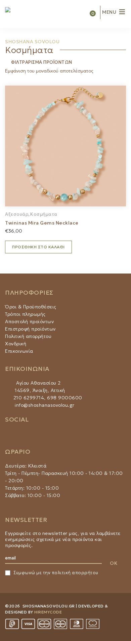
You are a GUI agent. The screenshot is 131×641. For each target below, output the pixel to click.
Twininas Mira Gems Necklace (42, 223)
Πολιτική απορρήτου (28, 336)
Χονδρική (15, 344)
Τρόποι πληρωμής (25, 314)
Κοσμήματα (43, 214)
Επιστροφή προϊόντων (30, 329)
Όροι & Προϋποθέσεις (30, 307)
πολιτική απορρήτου (75, 573)
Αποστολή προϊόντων (29, 321)
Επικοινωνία (19, 351)
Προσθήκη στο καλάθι (38, 246)
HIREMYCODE (48, 611)
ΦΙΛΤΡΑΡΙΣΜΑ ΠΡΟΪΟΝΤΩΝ (41, 62)
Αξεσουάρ (17, 214)
